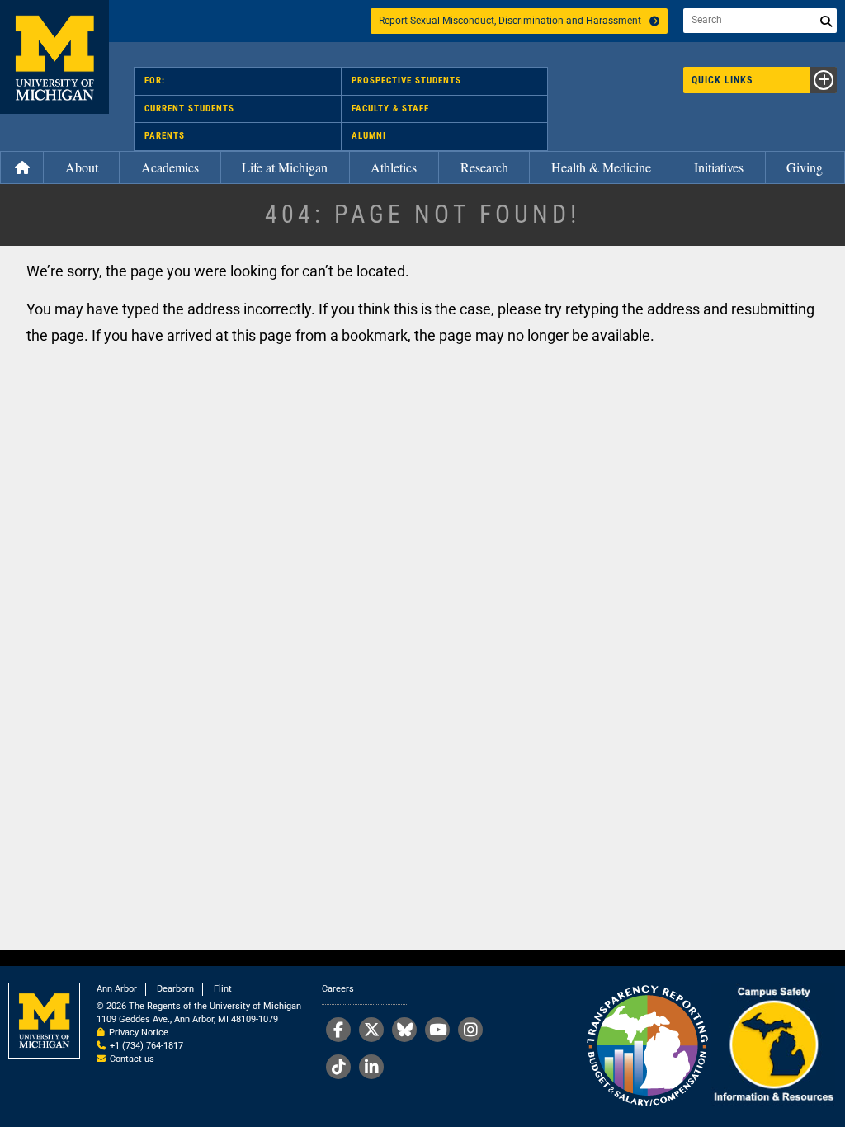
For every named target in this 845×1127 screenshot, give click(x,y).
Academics (170, 167)
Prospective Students (406, 80)
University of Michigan (54, 57)
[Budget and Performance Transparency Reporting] (647, 1046)
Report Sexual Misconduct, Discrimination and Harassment (510, 20)
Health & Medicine (601, 167)
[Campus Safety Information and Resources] (773, 1046)
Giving (804, 167)
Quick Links (722, 80)
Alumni (369, 135)
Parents (164, 135)
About (81, 167)
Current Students (189, 108)
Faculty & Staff (390, 108)
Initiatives (719, 167)
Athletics (394, 167)
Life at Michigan (285, 167)
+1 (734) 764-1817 (146, 1045)
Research (484, 167)
